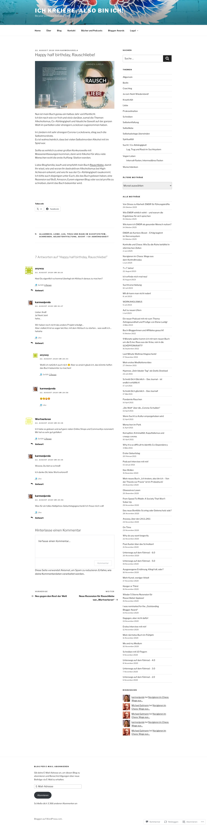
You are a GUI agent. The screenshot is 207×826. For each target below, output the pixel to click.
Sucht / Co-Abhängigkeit (93, 237)
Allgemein (45, 234)
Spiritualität (128, 139)
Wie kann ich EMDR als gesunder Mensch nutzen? (147, 224)
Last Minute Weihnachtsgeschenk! (139, 354)
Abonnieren (42, 795)
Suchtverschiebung (132, 285)
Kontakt (71, 30)
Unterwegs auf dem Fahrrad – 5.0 (139, 561)
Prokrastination (130, 111)
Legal (133, 30)
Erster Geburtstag (131, 453)
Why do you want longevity (136, 535)
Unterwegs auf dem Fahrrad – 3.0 (139, 668)
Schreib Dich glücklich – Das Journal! (140, 391)
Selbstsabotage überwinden (136, 133)
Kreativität (128, 99)
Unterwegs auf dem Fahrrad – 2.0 (139, 677)
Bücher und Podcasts (91, 30)
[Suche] (167, 58)
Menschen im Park (132, 424)
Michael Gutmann (140, 705)
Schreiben (45, 237)
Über (48, 30)
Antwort (39, 290)
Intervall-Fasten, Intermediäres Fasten (144, 160)
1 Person (48, 285)
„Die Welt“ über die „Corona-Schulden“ (141, 407)
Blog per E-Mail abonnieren (51, 766)
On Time (127, 527)
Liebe (56, 234)
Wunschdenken (130, 167)
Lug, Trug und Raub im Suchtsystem (83, 234)
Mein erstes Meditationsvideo (137, 362)
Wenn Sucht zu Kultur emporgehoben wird (143, 416)
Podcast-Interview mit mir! (135, 461)
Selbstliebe (128, 128)
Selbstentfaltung (65, 237)
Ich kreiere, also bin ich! (79, 10)
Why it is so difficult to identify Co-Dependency (145, 444)
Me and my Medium (132, 643)
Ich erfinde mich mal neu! (135, 276)
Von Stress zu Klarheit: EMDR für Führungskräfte (146, 204)
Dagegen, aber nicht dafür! (135, 618)
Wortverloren (43, 419)
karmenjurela (69, 50)
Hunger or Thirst (130, 586)
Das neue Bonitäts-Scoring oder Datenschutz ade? (147, 510)
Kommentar (103, 563)
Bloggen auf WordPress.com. (48, 819)
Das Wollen (128, 470)
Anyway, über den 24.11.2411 (136, 518)
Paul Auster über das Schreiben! (138, 544)
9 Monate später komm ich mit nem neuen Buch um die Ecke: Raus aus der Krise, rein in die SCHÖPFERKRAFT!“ (146, 342)
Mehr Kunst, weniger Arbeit (136, 577)
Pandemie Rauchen (132, 399)
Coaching (127, 88)
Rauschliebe (97, 165)
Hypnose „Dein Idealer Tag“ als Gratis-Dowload (145, 370)
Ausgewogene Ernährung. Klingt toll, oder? (143, 569)
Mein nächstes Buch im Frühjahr (138, 635)
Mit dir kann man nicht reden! (137, 293)
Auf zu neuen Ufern (132, 310)
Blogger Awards (116, 30)
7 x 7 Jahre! (128, 268)
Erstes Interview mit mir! (134, 626)
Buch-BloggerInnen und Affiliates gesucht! (143, 330)
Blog (59, 30)
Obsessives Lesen (131, 490)
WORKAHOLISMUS (132, 301)
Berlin (125, 82)
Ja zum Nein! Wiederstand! (136, 94)
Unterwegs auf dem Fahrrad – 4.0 (139, 660)
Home (38, 30)
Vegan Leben (129, 156)
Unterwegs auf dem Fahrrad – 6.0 (139, 552)
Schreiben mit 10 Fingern (135, 651)
